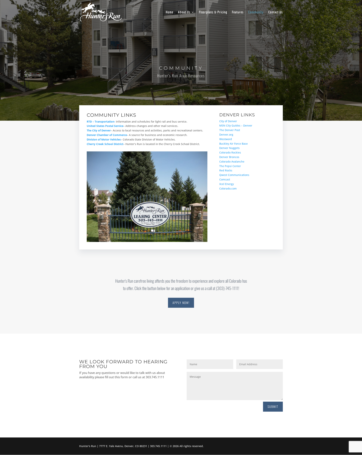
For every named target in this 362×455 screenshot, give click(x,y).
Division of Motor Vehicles (104, 139)
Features (238, 12)
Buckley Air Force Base (233, 143)
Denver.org (226, 134)
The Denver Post (229, 130)
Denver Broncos (229, 157)
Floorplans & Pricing (213, 12)
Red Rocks (225, 170)
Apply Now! (181, 302)
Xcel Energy (226, 184)
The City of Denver (99, 130)
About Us (184, 12)
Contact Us (275, 12)
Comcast (224, 179)
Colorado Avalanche (231, 161)
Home (169, 12)
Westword (225, 139)
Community (256, 12)
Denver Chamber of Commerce (107, 135)
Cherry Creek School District (105, 144)
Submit (273, 406)
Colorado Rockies (230, 152)
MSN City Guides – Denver (235, 125)
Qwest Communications (234, 175)
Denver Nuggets (229, 148)
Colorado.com (228, 188)
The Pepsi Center (230, 166)
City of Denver (228, 121)
